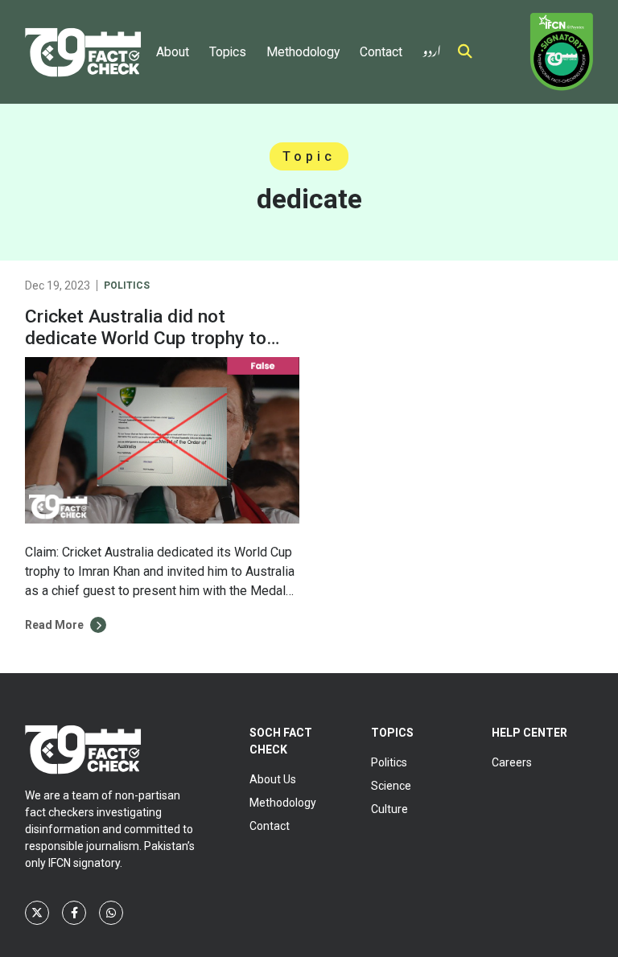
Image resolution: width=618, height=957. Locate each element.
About (172, 52)
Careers (512, 762)
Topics (227, 52)
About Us (272, 779)
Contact (381, 52)
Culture (389, 809)
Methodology (303, 52)
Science (391, 785)
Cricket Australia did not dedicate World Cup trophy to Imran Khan (145, 338)
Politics (127, 285)
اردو (431, 48)
